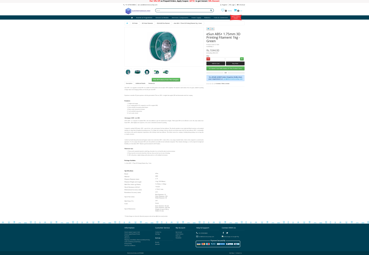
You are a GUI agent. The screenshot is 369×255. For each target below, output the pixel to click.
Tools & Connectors (221, 18)
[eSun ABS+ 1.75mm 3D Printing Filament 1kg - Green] (128, 72)
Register (224, 5)
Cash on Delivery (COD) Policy (132, 242)
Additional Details (140, 83)
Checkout (242, 5)
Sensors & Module (162, 18)
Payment (126, 236)
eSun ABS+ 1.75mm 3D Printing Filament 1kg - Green (188, 23)
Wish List (178, 236)
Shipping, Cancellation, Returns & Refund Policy (137, 240)
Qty (207, 56)
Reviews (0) (152, 83)
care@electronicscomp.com (232, 79)
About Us (127, 238)
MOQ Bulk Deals (236, 17)
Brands (157, 242)
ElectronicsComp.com (133, 253)
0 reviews (218, 83)
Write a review (225, 83)
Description (129, 83)
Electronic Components (180, 18)
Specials (157, 244)
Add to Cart (216, 63)
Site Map (157, 234)
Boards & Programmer (144, 18)
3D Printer (135, 23)
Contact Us (158, 232)
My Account (179, 232)
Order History (179, 234)
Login (233, 5)
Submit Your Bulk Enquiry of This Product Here (226, 68)
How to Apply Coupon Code (132, 232)
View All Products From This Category (166, 80)
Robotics (207, 18)
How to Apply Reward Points (132, 234)
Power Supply (196, 18)
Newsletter (179, 238)
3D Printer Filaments (147, 23)
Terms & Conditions (129, 245)
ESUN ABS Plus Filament (163, 23)
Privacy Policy (128, 243)
